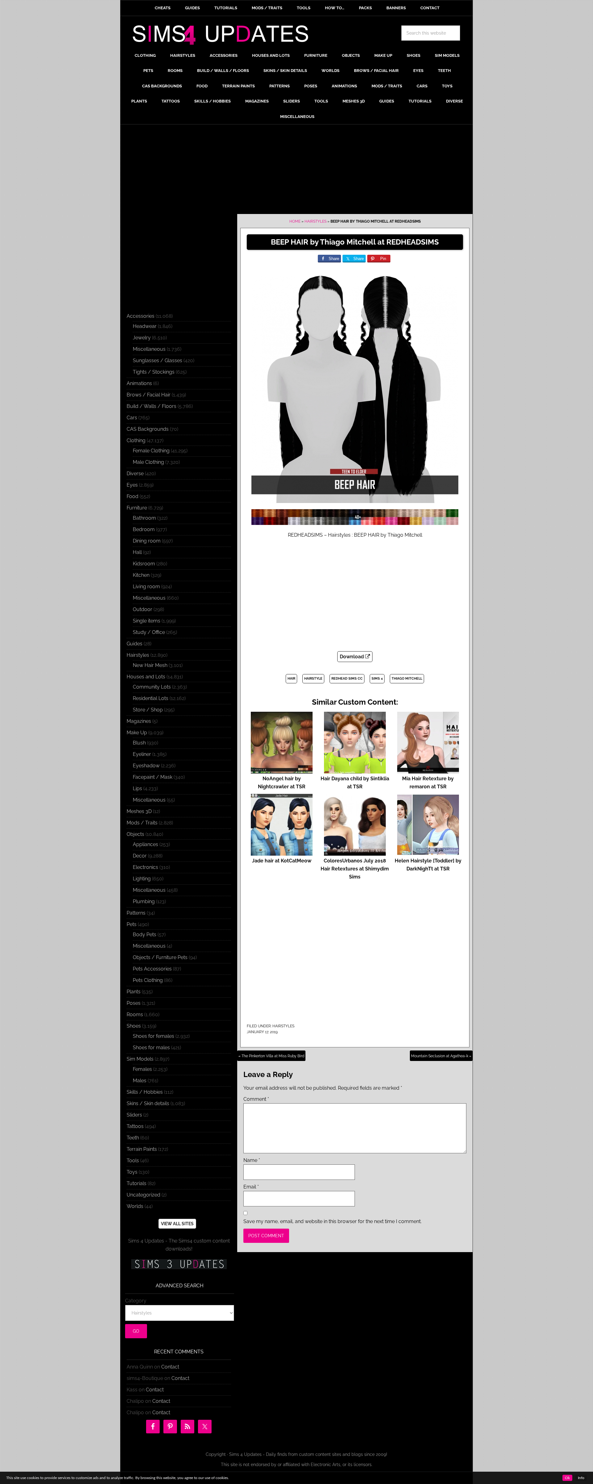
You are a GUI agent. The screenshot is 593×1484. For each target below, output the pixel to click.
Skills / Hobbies (145, 1092)
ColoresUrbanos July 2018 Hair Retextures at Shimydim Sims (355, 869)
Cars (132, 418)
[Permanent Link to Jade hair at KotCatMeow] (282, 853)
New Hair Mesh (150, 665)
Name (251, 1160)
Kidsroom (144, 564)
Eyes (132, 485)
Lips (137, 788)
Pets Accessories (152, 969)
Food (132, 496)
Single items (146, 621)
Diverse (135, 473)
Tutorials (136, 1183)
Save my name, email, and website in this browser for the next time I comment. (332, 1221)
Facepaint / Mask (152, 777)
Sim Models (140, 1059)
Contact (170, 1367)
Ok (567, 1478)
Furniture (137, 508)
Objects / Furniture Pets (160, 957)
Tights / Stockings (154, 372)
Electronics (145, 867)
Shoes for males (151, 1047)
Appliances (145, 844)
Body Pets (144, 934)
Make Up (137, 733)
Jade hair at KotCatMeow (281, 861)
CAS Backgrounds (148, 429)
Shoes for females (153, 1036)
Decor (140, 856)
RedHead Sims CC (347, 679)
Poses (134, 1003)
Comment (256, 1099)
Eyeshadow (146, 766)
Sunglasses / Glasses (157, 360)
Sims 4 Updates (224, 36)
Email (251, 1187)
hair (291, 679)
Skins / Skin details (148, 1103)
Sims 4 (377, 679)
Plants (134, 992)
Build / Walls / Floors (151, 406)
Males (139, 1081)
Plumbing (144, 901)
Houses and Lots (146, 677)
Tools (133, 1160)
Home (295, 221)
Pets (132, 924)
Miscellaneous (149, 349)
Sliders (134, 1115)
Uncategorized (143, 1195)
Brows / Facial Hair (148, 395)
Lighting (142, 879)
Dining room (147, 541)
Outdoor (142, 609)
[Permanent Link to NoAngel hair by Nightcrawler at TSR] (282, 770)
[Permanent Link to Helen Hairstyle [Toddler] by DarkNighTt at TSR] (428, 853)
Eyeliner (142, 754)
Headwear (145, 326)
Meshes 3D (139, 811)
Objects (135, 834)
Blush (139, 743)
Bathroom (144, 518)
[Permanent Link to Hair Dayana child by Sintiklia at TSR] (355, 770)
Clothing (136, 440)
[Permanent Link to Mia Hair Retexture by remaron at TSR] (428, 770)
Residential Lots (150, 698)
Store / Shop (148, 710)
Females (142, 1069)
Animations (139, 383)
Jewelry (142, 338)
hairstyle (313, 679)
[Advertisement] (296, 171)
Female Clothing (151, 451)
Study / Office (149, 632)
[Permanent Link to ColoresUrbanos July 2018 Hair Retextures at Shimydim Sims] (355, 853)
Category (135, 1301)
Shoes (134, 1026)
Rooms (135, 1014)
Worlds (135, 1206)
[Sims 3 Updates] (179, 1264)
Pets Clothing (148, 980)
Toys (132, 1172)
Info (581, 1478)
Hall (137, 552)
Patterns (136, 913)
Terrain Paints (142, 1149)
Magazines (139, 721)
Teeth (133, 1138)
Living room (146, 586)
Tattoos (135, 1126)
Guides (134, 644)
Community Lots (152, 687)
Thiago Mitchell (407, 679)
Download (352, 657)
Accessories (140, 316)
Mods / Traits (142, 823)
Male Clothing (148, 462)
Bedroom (144, 529)
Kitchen (141, 575)
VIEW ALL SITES (177, 1223)
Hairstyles (315, 221)
